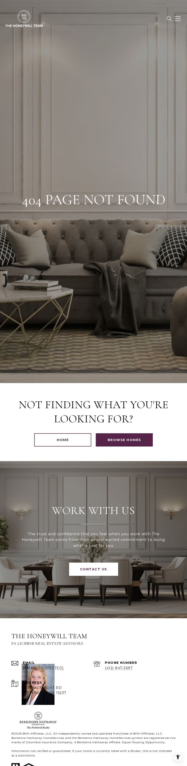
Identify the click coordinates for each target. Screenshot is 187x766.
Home (63, 440)
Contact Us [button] (93, 569)
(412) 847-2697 (119, 668)
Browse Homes (124, 440)
